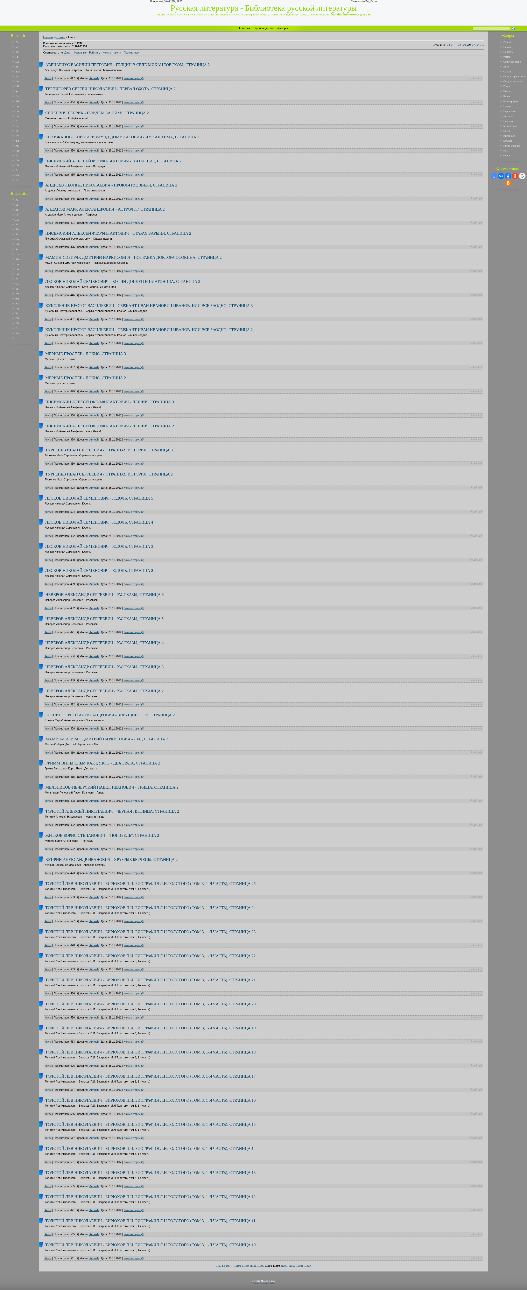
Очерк (507, 155)
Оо (17, 111)
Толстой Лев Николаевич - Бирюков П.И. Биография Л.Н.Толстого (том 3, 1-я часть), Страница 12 (150, 1196)
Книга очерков (511, 145)
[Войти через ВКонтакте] (501, 176)
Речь (506, 150)
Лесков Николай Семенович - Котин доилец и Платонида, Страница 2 (122, 281)
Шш (17, 160)
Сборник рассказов (514, 76)
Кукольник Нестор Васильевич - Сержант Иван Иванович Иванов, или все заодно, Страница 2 (149, 329)
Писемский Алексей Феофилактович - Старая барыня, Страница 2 (118, 233)
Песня (506, 130)
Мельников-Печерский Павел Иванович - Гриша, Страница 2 (111, 787)
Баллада (507, 140)
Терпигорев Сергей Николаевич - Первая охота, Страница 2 (110, 88)
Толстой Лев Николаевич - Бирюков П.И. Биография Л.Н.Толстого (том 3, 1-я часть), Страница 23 (150, 931)
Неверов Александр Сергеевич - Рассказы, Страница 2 (104, 691)
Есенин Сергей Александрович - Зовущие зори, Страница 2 (110, 715)
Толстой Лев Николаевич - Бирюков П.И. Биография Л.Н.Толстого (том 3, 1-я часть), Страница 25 (150, 883)
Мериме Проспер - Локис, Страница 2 (85, 377)
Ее (16, 66)
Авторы (282, 28)
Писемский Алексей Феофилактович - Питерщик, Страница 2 (113, 161)
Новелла (508, 120)
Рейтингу (94, 52)
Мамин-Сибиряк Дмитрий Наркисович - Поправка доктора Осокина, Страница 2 (133, 257)
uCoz (272, 1283)
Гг (16, 56)
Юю (17, 175)
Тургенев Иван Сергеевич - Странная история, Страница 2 (109, 474)
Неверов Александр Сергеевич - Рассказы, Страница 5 (104, 618)
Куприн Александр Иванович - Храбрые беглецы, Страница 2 (111, 859)
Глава (506, 86)
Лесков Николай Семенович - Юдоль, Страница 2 (99, 570)
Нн (17, 106)
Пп (17, 116)
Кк (17, 91)
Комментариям (112, 52)
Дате (67, 52)
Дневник (508, 116)
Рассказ (507, 41)
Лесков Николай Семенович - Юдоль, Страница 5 (99, 498)
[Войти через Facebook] (508, 176)
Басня (506, 96)
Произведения (263, 28)
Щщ (17, 165)
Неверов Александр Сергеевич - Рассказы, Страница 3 (104, 666)
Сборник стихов (512, 81)
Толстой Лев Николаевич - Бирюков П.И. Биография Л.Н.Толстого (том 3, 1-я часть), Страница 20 (150, 1004)
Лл (17, 96)
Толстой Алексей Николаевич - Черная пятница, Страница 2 (112, 811)
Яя (17, 180)
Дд (17, 61)
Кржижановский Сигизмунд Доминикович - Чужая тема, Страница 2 (122, 137)
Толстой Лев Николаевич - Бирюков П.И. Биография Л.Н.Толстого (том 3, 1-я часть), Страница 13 (150, 1172)
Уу (17, 135)
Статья (507, 71)
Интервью (509, 135)
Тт (16, 130)
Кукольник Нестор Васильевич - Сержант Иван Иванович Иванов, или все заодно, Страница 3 (149, 305)
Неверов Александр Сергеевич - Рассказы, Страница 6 (104, 594)
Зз (16, 76)
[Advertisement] (22, 409)
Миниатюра (510, 125)
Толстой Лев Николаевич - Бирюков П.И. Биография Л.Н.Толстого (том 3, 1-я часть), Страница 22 (150, 955)
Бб (16, 46)
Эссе (506, 66)
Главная (244, 28)
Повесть (508, 51)
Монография (510, 101)
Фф (17, 140)
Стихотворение (512, 61)
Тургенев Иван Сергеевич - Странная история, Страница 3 (109, 450)
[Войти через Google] (522, 176)
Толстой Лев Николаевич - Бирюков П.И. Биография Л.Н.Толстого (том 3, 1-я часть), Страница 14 (150, 1148)
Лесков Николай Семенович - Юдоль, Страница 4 (99, 522)
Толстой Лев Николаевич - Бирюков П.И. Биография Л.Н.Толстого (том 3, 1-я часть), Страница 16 (150, 1100)
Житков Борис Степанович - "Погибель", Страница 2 (102, 835)
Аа (17, 41)
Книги (47, 78)
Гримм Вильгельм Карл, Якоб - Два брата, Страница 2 (102, 763)
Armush (94, 78)
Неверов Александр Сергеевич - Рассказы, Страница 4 (104, 642)
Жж (17, 71)
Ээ (17, 170)
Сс (17, 125)
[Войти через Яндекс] (515, 176)
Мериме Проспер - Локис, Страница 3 (85, 353)
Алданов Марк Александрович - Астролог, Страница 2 (105, 209)
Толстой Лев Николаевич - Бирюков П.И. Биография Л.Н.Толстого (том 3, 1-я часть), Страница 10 (150, 1244)
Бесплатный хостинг (261, 1283)
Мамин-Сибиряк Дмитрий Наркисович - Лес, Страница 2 (106, 739)
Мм (17, 101)
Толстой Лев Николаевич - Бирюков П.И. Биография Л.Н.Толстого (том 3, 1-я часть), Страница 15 (150, 1124)
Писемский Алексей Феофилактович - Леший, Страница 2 (109, 426)
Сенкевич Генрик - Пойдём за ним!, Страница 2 (97, 113)
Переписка (509, 111)
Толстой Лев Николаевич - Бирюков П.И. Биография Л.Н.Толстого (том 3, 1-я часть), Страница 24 (150, 907)
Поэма (507, 46)
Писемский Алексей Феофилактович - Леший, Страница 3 (109, 402)
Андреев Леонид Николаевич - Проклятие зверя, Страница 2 (111, 185)
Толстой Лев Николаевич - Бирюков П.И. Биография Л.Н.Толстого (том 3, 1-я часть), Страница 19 (150, 1028)
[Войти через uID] (494, 176)
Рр (16, 120)
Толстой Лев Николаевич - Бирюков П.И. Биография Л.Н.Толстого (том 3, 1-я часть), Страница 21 (150, 980)
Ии (17, 81)
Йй (17, 86)
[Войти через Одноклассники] (508, 183)
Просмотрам (131, 52)
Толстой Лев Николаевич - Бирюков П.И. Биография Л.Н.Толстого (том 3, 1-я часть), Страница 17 (150, 1076)
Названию (80, 52)
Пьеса (506, 91)
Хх (17, 145)
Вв (17, 51)
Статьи (60, 37)
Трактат (508, 106)
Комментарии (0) (134, 78)
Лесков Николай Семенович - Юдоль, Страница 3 (99, 546)
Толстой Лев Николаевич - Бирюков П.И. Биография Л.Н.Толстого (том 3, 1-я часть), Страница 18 (150, 1052)
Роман (507, 56)
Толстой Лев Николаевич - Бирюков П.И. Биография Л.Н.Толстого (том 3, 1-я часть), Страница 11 (150, 1220)
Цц (17, 150)
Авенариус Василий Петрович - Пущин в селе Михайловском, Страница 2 (127, 64)
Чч (17, 155)
